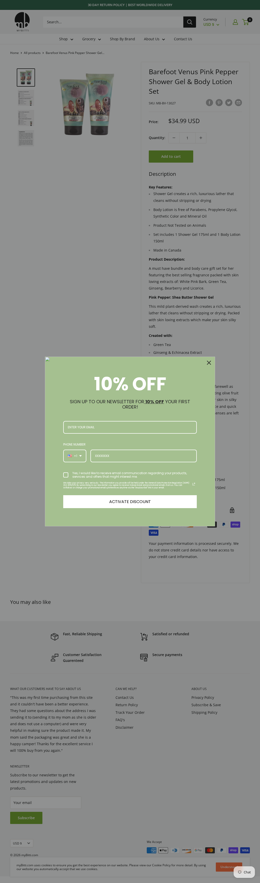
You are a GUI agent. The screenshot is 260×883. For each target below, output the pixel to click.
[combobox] (74, 456)
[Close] (209, 363)
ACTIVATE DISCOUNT (130, 502)
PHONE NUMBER (74, 444)
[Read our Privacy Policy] (194, 484)
